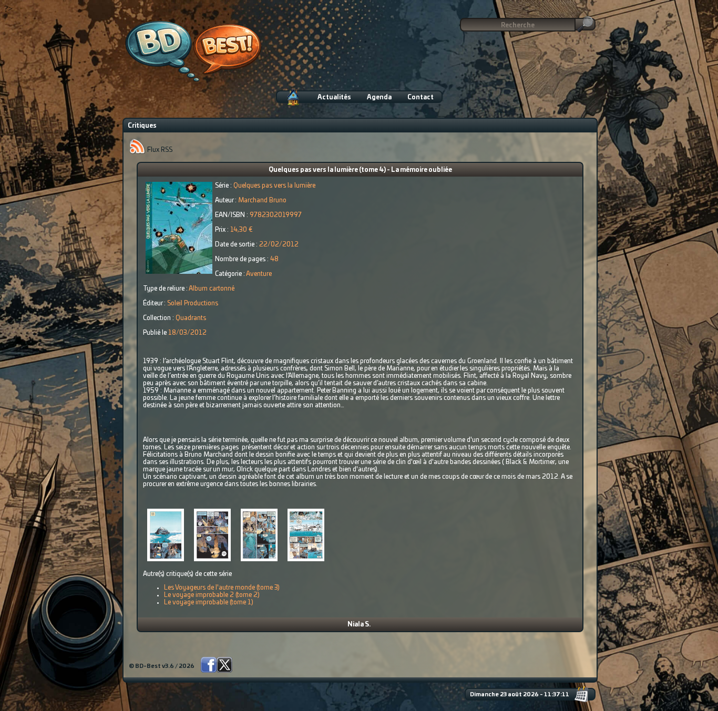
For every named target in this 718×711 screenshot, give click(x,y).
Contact (420, 97)
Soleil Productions (192, 303)
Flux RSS (159, 150)
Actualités (334, 97)
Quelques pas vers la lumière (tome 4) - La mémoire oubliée (360, 170)
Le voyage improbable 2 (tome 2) (212, 595)
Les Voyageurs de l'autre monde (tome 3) (222, 587)
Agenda (379, 97)
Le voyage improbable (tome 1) (208, 602)
